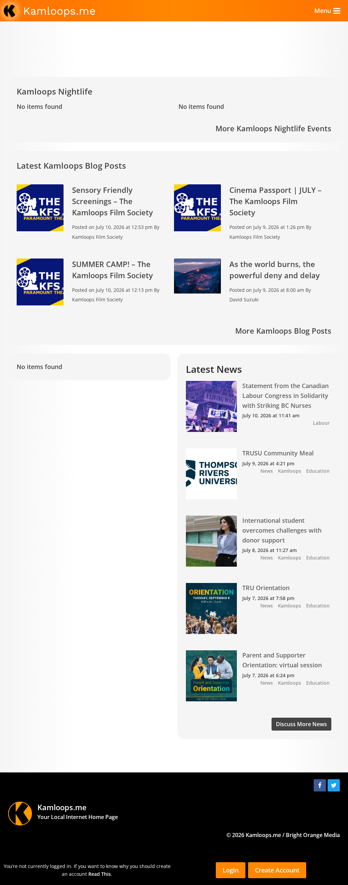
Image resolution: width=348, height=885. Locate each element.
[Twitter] (334, 785)
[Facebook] (320, 785)
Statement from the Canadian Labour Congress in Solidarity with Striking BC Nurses (285, 396)
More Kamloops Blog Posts (283, 330)
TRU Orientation (266, 588)
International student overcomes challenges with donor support (281, 530)
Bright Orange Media (313, 835)
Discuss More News (301, 724)
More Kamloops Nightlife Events (273, 128)
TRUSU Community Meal (278, 453)
